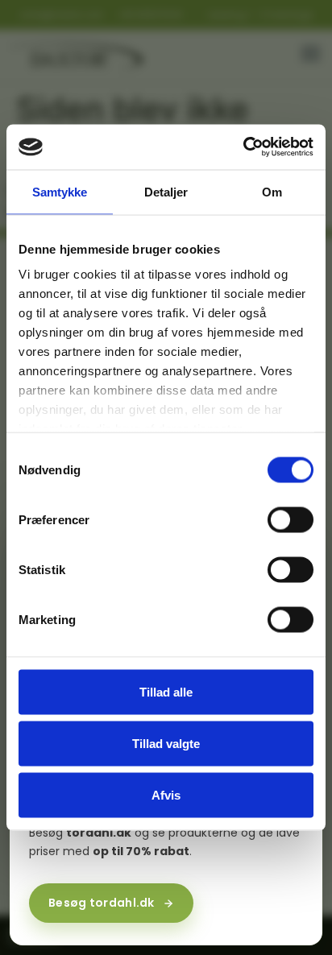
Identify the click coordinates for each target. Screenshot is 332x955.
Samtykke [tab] (60, 191)
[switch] (290, 519)
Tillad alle (166, 691)
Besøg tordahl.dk (101, 903)
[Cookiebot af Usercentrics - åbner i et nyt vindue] (242, 147)
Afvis (166, 794)
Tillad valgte (166, 743)
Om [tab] (272, 191)
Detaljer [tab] (166, 191)
